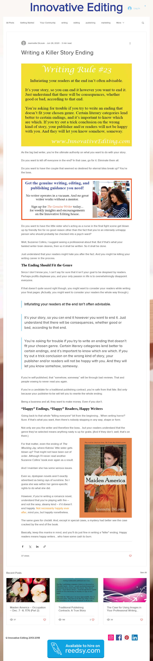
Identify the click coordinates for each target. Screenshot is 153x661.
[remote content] (76, 265)
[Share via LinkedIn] (37, 546)
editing (77, 22)
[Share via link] (44, 546)
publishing (90, 22)
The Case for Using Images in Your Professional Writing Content (124, 609)
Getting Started (27, 22)
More (118, 22)
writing (64, 22)
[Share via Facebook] (22, 546)
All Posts (10, 22)
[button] (145, 5)
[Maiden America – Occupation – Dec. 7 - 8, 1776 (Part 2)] (28, 590)
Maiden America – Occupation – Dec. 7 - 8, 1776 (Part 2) (28, 609)
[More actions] (130, 43)
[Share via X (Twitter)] (30, 546)
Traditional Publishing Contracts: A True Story (72, 609)
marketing (105, 22)
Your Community (47, 22)
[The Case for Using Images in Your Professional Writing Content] (125, 590)
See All (143, 572)
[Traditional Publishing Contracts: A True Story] (76, 590)
